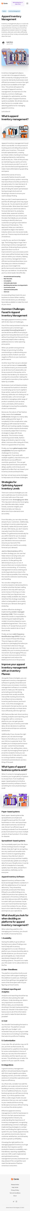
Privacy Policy (15, 1190)
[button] (27, 3)
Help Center (15, 1187)
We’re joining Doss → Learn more (18, 3)
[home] (5, 3)
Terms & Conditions (15, 1193)
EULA (15, 1195)
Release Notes (15, 1184)
